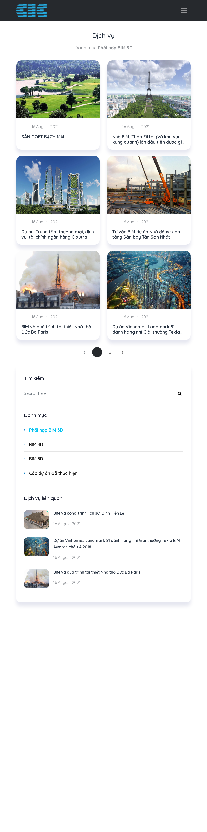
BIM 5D (36, 458)
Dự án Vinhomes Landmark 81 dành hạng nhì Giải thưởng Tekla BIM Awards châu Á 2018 (146, 332)
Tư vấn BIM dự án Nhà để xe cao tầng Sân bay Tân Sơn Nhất (146, 234)
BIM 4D (36, 444)
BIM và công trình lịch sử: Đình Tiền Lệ (88, 513)
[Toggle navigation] (184, 10)
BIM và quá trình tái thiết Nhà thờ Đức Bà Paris (56, 329)
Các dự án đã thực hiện (53, 473)
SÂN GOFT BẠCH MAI (42, 136)
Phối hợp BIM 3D (46, 430)
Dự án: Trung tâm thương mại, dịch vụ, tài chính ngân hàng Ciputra (57, 234)
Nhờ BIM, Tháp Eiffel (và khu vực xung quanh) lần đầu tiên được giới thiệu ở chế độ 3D (149, 142)
